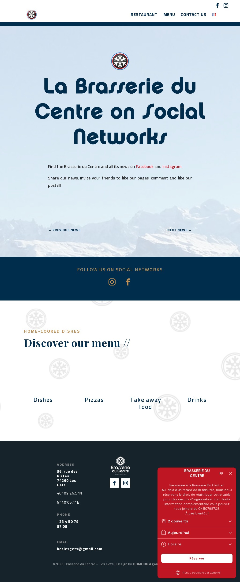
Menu (169, 15)
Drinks (197, 399)
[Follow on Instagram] (112, 282)
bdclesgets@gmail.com (79, 548)
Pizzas (94, 399)
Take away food (145, 403)
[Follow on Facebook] (128, 282)
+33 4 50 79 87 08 (68, 524)
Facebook (145, 166)
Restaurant (144, 15)
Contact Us (193, 15)
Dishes (43, 399)
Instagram (171, 166)
